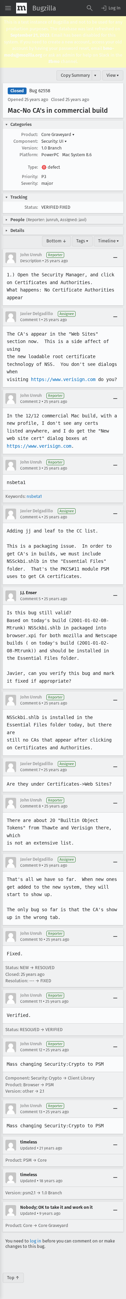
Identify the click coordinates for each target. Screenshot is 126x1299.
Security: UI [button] (54, 141)
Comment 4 (30, 517)
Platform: (28, 154)
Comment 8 (30, 806)
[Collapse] (115, 257)
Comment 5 (30, 598)
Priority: (30, 176)
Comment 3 (30, 468)
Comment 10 (31, 939)
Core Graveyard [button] (58, 134)
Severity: (29, 183)
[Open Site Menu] (8, 8)
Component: (25, 141)
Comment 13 (31, 1111)
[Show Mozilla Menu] (21, 8)
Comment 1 (30, 319)
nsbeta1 (34, 496)
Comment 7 (30, 769)
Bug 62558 (39, 91)
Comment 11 (31, 1001)
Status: (31, 207)
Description (30, 261)
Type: (33, 167)
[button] (110, 8)
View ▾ (113, 75)
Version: (30, 147)
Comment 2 (30, 401)
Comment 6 (30, 703)
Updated (28, 1148)
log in (35, 1240)
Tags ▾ (82, 240)
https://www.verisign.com (63, 379)
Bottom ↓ (56, 240)
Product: (29, 134)
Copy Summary (75, 75)
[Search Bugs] (89, 8)
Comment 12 (31, 1050)
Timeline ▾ (108, 240)
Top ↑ (13, 1277)
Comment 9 (30, 865)
